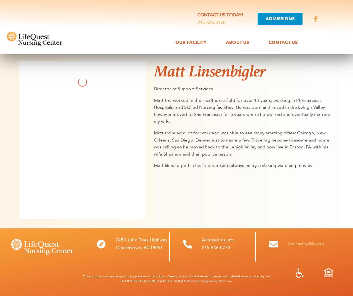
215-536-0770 (211, 23)
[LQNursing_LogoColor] (34, 33)
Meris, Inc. (226, 281)
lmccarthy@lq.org (306, 244)
